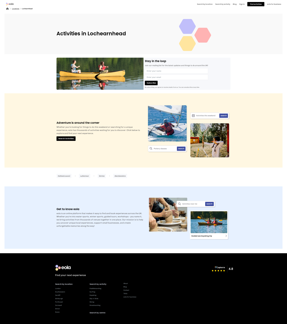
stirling (101, 176)
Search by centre (97, 312)
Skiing (92, 302)
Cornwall (58, 305)
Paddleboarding (95, 288)
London (58, 288)
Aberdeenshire (120, 176)
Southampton (60, 292)
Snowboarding (95, 305)
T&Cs (125, 294)
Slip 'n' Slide (94, 299)
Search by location (64, 284)
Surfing (92, 292)
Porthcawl (59, 302)
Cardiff (57, 295)
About (125, 283)
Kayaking (93, 295)
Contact (126, 290)
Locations (15, 9)
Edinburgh (59, 299)
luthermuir (84, 176)
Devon (57, 309)
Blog (235, 4)
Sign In (242, 4)
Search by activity (222, 4)
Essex (57, 312)
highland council (64, 176)
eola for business (274, 4)
